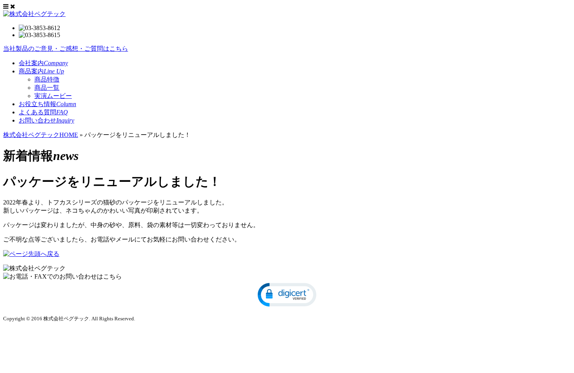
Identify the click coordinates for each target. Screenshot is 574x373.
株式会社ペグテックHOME (40, 134)
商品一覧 (46, 87)
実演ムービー (53, 95)
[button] (287, 295)
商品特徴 (46, 79)
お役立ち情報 (47, 104)
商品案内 (41, 71)
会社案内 (43, 63)
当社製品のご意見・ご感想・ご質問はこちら (65, 48)
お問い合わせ (46, 120)
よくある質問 (43, 112)
